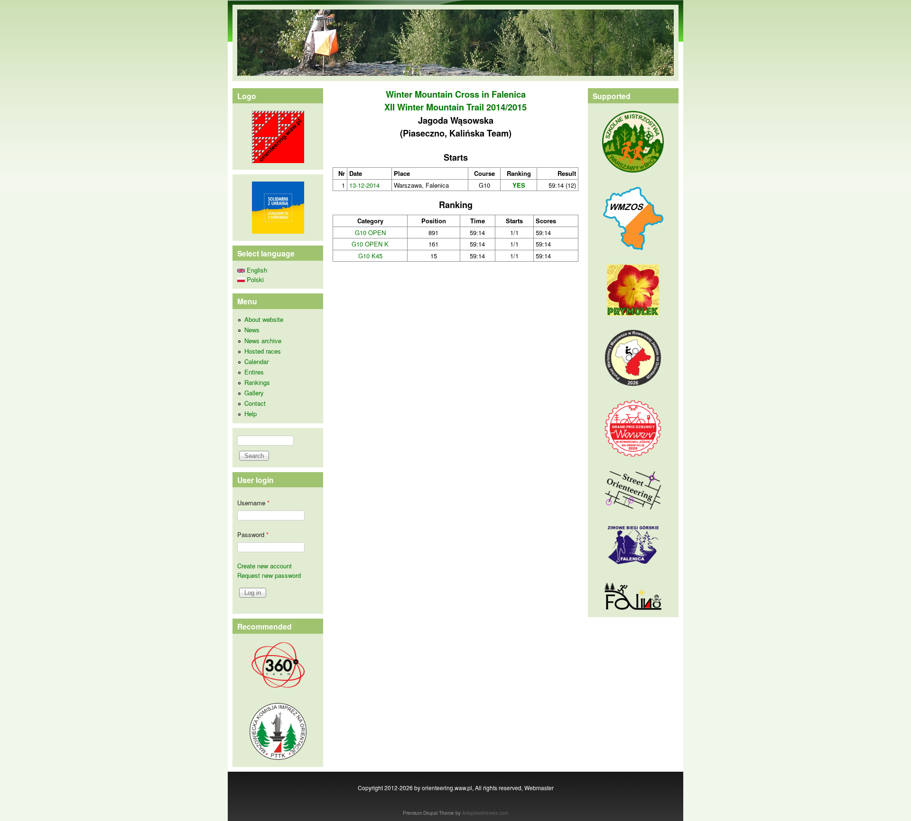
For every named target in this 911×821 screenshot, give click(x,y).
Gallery (254, 392)
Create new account (264, 565)
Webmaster (539, 788)
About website (263, 319)
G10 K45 (370, 255)
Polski (254, 279)
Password (253, 534)
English (256, 269)
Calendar (256, 361)
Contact (255, 403)
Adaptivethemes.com (485, 813)
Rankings (257, 382)
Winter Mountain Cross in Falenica (456, 94)
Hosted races (262, 351)
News (252, 329)
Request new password (269, 575)
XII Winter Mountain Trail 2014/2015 (455, 107)
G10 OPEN (370, 232)
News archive (262, 340)
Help (250, 413)
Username (253, 502)
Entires (254, 371)
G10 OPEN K (370, 243)
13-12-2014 (364, 185)
